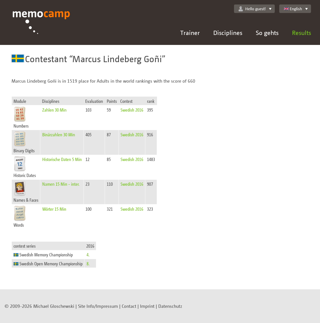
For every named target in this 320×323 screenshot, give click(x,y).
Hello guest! (255, 8)
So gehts (267, 32)
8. (88, 263)
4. (88, 254)
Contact (129, 306)
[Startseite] (41, 28)
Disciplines (227, 32)
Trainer (190, 32)
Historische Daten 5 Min (62, 159)
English (296, 8)
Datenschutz (170, 306)
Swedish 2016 (131, 110)
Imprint (147, 306)
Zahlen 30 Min (54, 110)
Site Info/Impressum (98, 306)
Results (301, 32)
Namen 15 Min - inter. (61, 184)
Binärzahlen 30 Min (58, 134)
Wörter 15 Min (54, 209)
